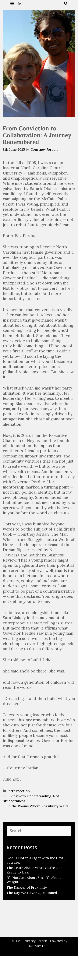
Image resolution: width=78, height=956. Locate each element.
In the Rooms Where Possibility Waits (38, 806)
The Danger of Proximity (27, 887)
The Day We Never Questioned (32, 893)
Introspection (18, 791)
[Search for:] (39, 831)
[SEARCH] (66, 4)
